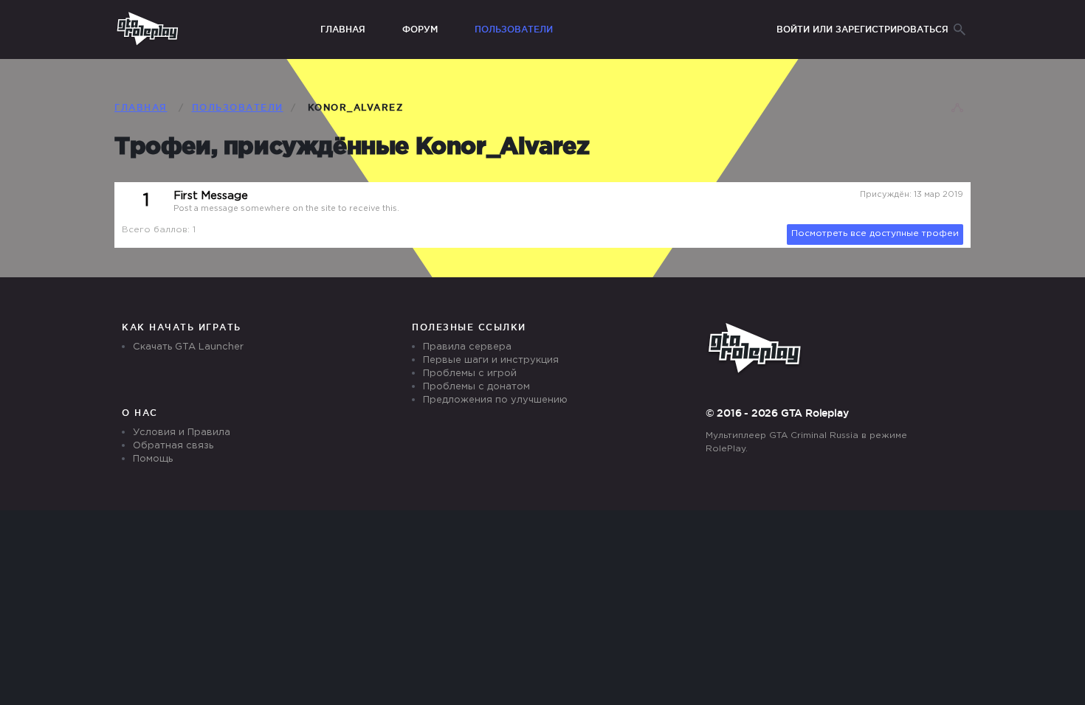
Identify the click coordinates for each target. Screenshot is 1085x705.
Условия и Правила (181, 432)
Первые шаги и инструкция (491, 360)
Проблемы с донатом (476, 387)
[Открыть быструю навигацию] (957, 109)
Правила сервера (467, 347)
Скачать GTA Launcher (188, 347)
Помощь (153, 459)
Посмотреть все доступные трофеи (875, 233)
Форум (420, 29)
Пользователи (514, 29)
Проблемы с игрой (470, 373)
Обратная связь (173, 446)
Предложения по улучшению (495, 400)
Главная (342, 29)
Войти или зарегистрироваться (862, 29)
